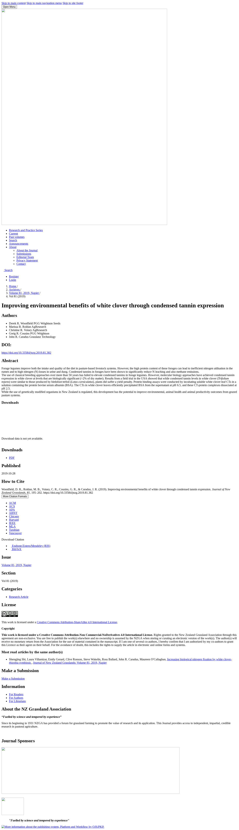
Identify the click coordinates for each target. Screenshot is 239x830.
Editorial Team (25, 257)
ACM (12, 502)
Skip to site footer (73, 3)
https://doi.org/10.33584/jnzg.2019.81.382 (26, 352)
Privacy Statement (27, 260)
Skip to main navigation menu (44, 3)
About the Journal (27, 250)
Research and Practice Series (26, 230)
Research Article (18, 596)
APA (12, 509)
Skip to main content (13, 3)
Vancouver (15, 533)
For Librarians (17, 701)
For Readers (16, 694)
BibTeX (16, 549)
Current (13, 233)
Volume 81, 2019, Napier (24, 293)
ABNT (13, 513)
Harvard (14, 519)
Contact (21, 263)
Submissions (23, 253)
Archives (14, 289)
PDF (12, 457)
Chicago (14, 516)
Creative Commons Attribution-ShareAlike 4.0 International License (77, 622)
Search (13, 240)
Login (12, 279)
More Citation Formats (15, 496)
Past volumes (16, 237)
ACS (12, 506)
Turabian (14, 529)
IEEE (12, 523)
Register (14, 276)
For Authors (16, 697)
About (12, 247)
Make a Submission (13, 678)
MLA (12, 526)
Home (13, 286)
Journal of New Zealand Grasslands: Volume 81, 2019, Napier (70, 662)
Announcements (18, 243)
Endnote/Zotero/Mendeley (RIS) (30, 545)
